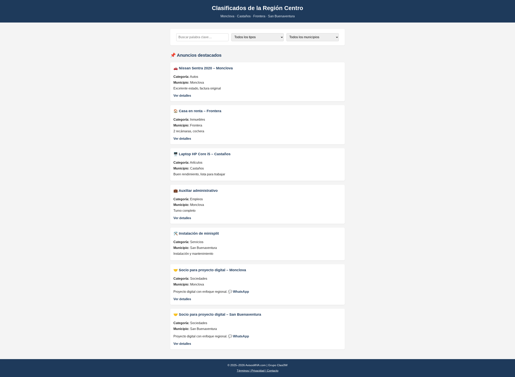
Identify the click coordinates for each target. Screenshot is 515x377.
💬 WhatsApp (238, 291)
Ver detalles (182, 95)
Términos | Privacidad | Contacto (257, 370)
